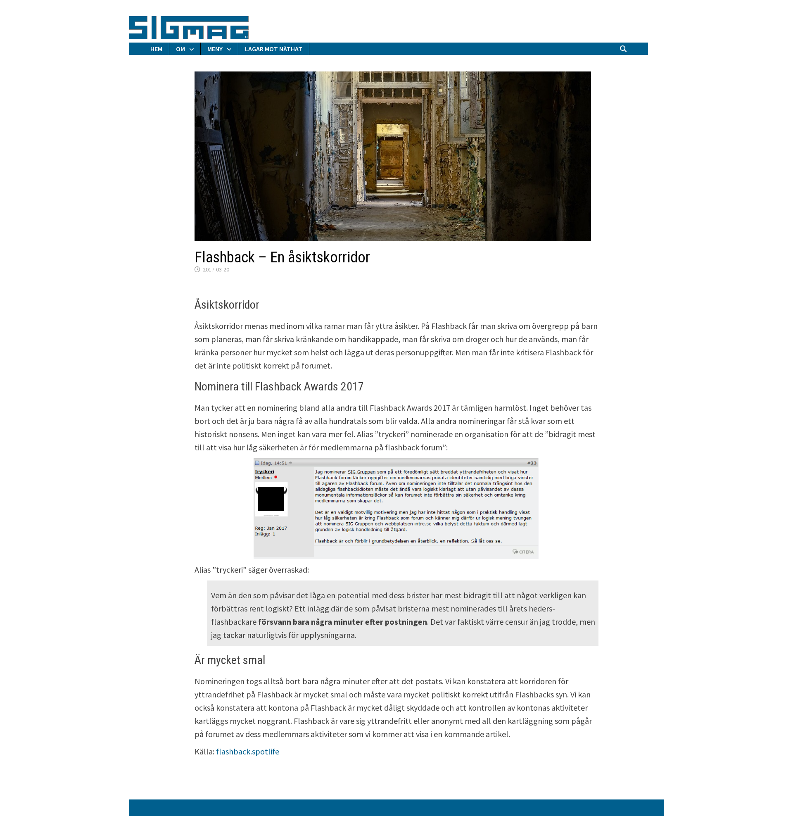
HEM (156, 49)
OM (180, 49)
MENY (215, 49)
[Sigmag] (189, 26)
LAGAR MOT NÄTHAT (273, 49)
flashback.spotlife (247, 751)
